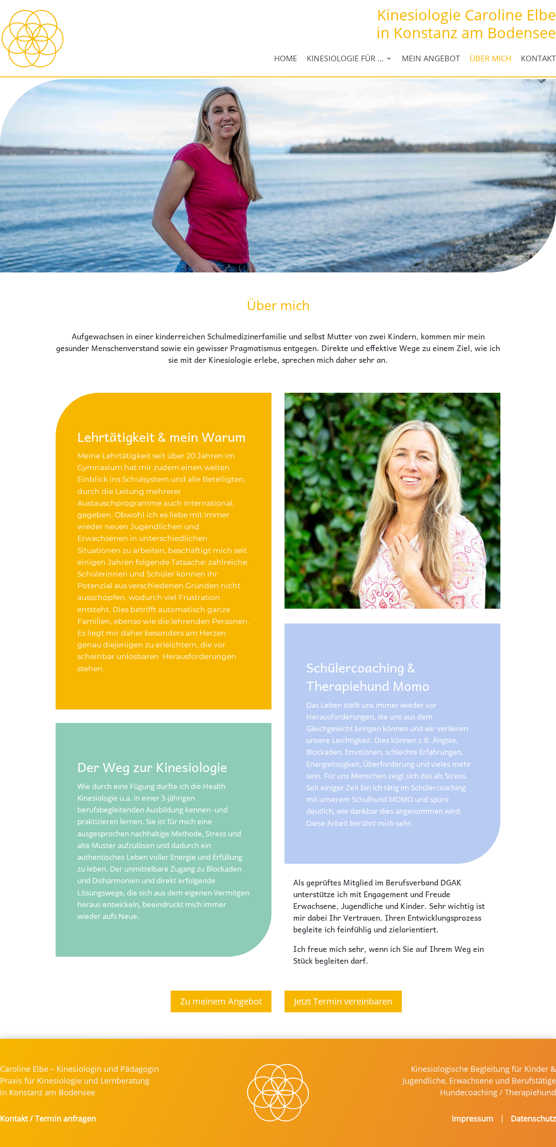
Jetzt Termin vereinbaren (343, 1001)
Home (285, 58)
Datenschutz (533, 1118)
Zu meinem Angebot (221, 1001)
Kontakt (538, 58)
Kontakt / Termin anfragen (48, 1118)
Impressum (476, 1118)
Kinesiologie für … (345, 58)
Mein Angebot (431, 58)
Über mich (490, 58)
